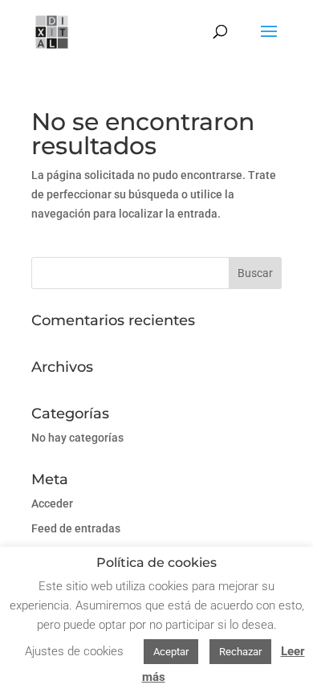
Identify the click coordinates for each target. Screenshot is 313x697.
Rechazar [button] (240, 652)
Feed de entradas (75, 528)
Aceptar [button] (171, 652)
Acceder (52, 503)
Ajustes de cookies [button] (74, 651)
